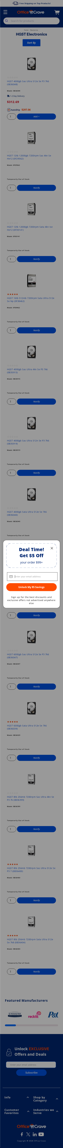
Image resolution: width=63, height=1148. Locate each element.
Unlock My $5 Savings (31, 587)
